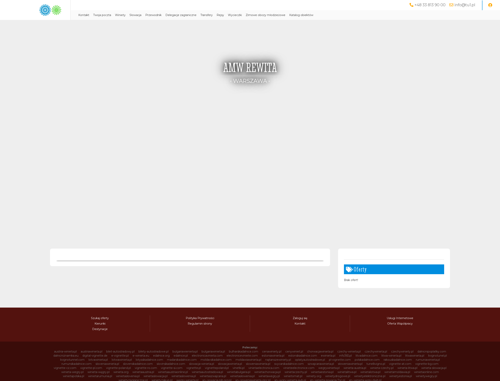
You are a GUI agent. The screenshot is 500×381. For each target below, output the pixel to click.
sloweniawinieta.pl (258, 364)
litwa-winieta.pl (391, 355)
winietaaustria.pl (143, 372)
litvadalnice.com (367, 355)
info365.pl (345, 355)
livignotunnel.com (72, 359)
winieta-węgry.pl (99, 372)
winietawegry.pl (269, 376)
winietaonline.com (426, 372)
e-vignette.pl (120, 355)
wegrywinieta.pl (329, 368)
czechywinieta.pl (376, 351)
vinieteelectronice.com (298, 368)
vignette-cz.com (65, 368)
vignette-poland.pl (118, 368)
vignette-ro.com (146, 368)
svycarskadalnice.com (289, 364)
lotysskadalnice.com (149, 359)
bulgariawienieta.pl (185, 351)
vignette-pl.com (91, 368)
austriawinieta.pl (91, 351)
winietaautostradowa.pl (207, 372)
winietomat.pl (293, 376)
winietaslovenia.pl (128, 376)
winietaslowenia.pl (183, 376)
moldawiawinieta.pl (248, 359)
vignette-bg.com (426, 364)
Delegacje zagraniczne (180, 15)
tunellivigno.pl (375, 364)
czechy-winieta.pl (349, 351)
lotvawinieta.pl (98, 359)
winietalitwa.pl (347, 372)
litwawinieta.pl (414, 355)
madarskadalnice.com (182, 359)
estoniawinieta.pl (273, 355)
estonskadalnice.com (302, 355)
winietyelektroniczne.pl (369, 376)
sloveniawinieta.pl (107, 364)
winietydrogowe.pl (337, 376)
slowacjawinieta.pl (230, 364)
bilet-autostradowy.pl (120, 351)
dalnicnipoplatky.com (431, 351)
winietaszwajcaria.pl (213, 376)
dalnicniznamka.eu (66, 355)
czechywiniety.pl (402, 351)
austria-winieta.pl (65, 351)
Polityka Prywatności (200, 318)
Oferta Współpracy (400, 323)
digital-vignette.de (94, 355)
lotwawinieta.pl (122, 359)
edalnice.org (161, 355)
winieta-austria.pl (355, 368)
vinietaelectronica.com (263, 368)
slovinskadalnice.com (171, 364)
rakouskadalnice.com (398, 359)
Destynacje (100, 329)
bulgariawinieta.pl (213, 351)
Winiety (120, 15)
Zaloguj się (300, 318)
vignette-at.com (400, 364)
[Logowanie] (490, 5)
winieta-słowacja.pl (433, 368)
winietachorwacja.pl (267, 372)
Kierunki (100, 323)
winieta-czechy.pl (382, 368)
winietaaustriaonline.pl (173, 372)
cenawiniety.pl (271, 351)
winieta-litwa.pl (407, 368)
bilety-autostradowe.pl (153, 351)
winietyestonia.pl (400, 376)
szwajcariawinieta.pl (321, 364)
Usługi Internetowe (400, 318)
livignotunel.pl (437, 355)
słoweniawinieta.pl (350, 364)
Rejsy (220, 15)
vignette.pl (193, 368)
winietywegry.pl (426, 376)
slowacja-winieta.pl (201, 364)
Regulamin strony (200, 323)
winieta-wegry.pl (72, 372)
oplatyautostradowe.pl (310, 359)
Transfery (206, 15)
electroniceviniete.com (242, 355)
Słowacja (135, 15)
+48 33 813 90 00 (430, 5)
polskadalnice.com (367, 359)
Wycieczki (235, 15)
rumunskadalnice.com (77, 364)
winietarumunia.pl (100, 376)
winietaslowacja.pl (156, 376)
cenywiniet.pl (294, 351)
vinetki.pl (239, 368)
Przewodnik (153, 15)
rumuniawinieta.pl (428, 359)
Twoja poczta (102, 15)
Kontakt (83, 15)
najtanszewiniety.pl (278, 359)
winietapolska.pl (73, 376)
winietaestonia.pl (322, 372)
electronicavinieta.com (207, 355)
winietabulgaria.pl (238, 372)
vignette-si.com (171, 368)
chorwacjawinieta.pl (320, 351)
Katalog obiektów (301, 15)
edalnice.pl (181, 355)
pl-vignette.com (340, 359)
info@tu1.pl (464, 5)
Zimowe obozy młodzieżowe (265, 15)
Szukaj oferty (100, 318)
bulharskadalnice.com (243, 351)
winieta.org (121, 372)
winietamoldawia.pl (397, 372)
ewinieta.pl (328, 355)
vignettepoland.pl (217, 368)
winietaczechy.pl (296, 372)
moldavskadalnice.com (216, 359)
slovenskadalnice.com (138, 364)
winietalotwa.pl (370, 372)
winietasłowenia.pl (242, 376)
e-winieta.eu (141, 355)
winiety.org (313, 376)
